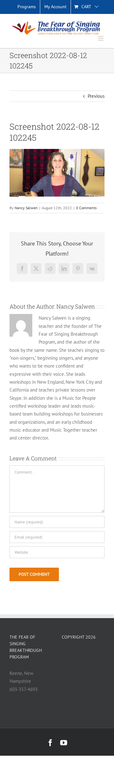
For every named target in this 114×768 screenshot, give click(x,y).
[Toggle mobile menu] (101, 38)
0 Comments (86, 207)
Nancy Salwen (26, 207)
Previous (96, 96)
